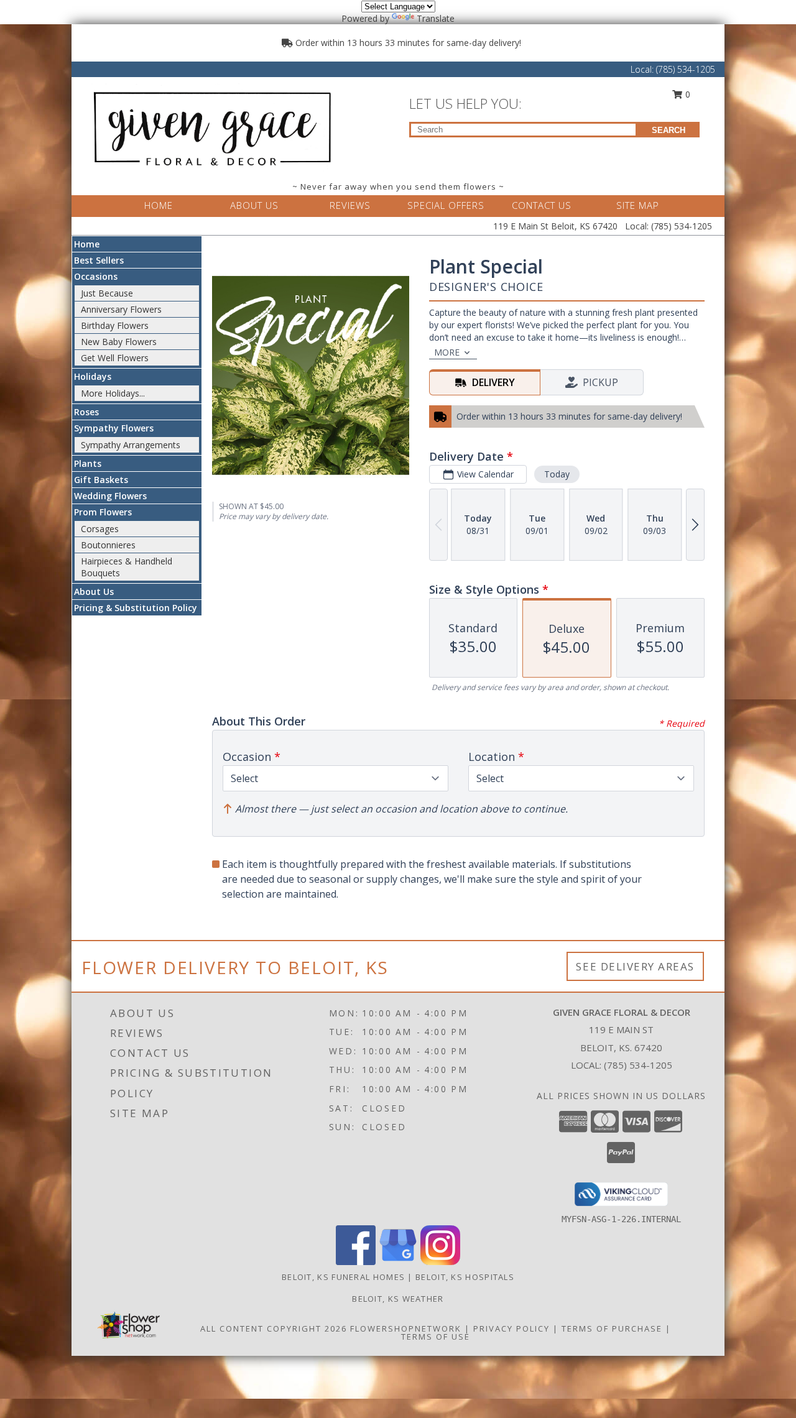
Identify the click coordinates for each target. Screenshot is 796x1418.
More (447, 352)
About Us (94, 591)
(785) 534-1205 (685, 69)
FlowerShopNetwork (405, 1328)
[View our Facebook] (356, 1262)
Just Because (107, 293)
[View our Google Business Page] (398, 1262)
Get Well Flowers (115, 358)
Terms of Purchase (612, 1328)
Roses (86, 412)
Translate (436, 18)
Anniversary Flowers (121, 309)
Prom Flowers (103, 512)
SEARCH (668, 130)
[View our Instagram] (440, 1262)
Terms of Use (435, 1336)
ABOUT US (254, 205)
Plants (87, 463)
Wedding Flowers (110, 496)
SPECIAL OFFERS (445, 205)
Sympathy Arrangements (130, 445)
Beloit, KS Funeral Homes (343, 1276)
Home (87, 244)
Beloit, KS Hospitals (464, 1276)
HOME (158, 205)
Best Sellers (99, 260)
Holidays (92, 376)
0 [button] (686, 94)
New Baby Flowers (119, 342)
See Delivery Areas (635, 966)
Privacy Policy (511, 1328)
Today (557, 474)
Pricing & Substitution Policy (135, 608)
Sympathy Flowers (114, 428)
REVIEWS (350, 205)
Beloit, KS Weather (397, 1298)
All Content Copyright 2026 (273, 1328)
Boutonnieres (108, 545)
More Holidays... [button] (113, 393)
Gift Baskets (101, 480)
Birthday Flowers (115, 325)
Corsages (100, 529)
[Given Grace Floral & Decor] (210, 126)
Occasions (96, 276)
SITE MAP (637, 205)
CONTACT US (542, 205)
